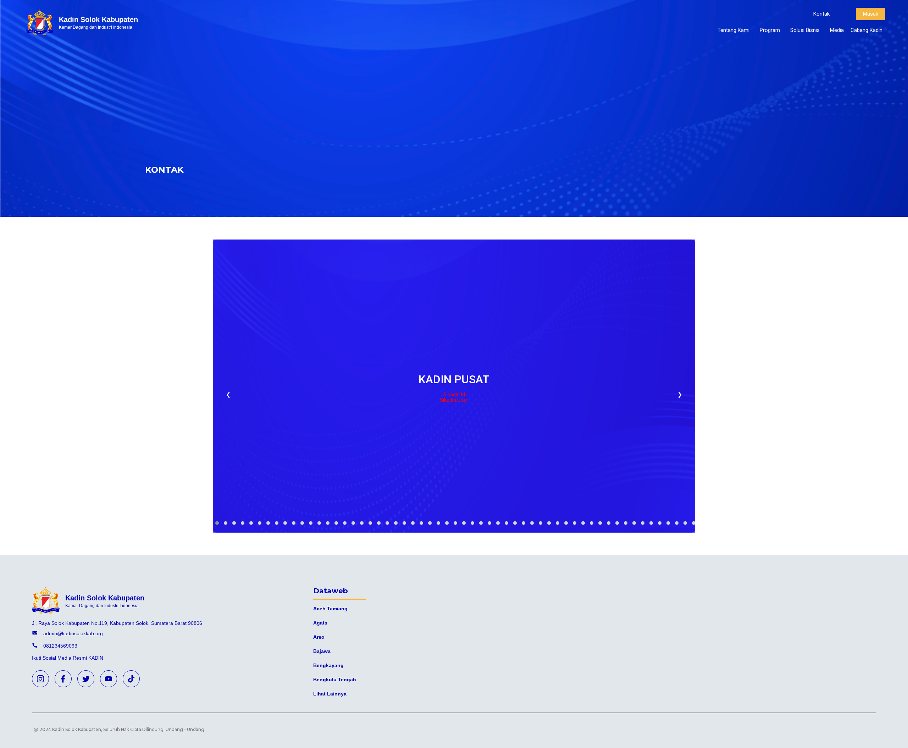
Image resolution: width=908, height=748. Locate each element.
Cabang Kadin (866, 30)
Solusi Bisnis (805, 30)
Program (770, 30)
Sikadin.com (454, 399)
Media (837, 30)
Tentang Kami (733, 30)
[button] (821, 14)
